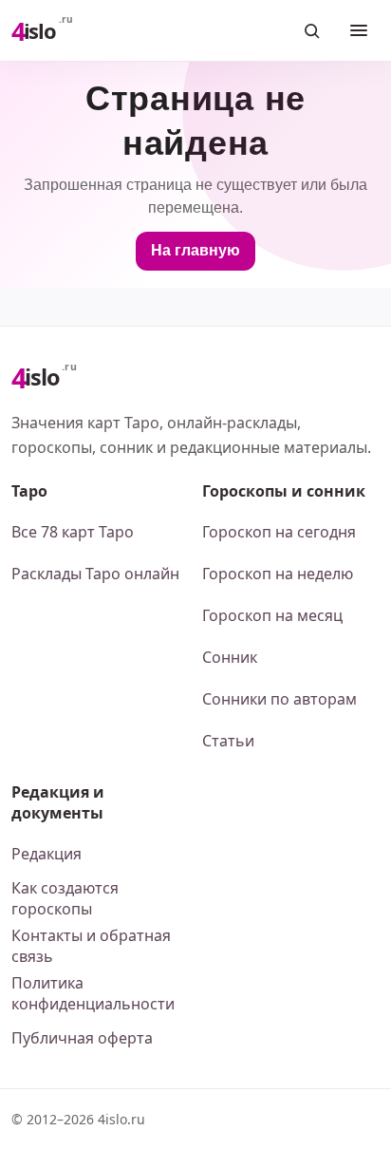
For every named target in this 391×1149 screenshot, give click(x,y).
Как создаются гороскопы (65, 898)
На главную (195, 250)
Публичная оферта (82, 1037)
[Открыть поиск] (311, 30)
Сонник (229, 657)
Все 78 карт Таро (72, 531)
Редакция (46, 853)
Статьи (228, 740)
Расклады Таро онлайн (95, 573)
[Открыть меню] (359, 30)
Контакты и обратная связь (91, 946)
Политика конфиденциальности (93, 993)
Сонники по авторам (279, 698)
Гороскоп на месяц (272, 615)
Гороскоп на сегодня (279, 531)
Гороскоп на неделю (277, 573)
